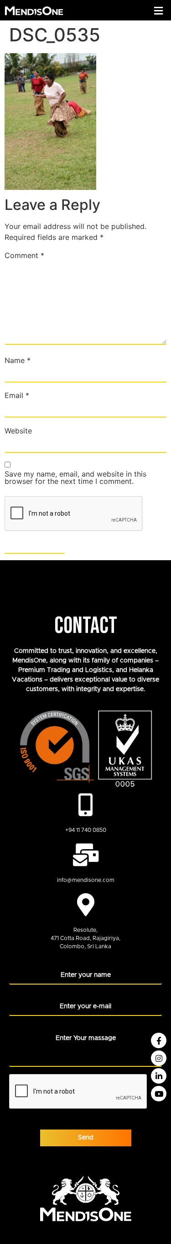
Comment (24, 255)
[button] (158, 10)
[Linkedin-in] (158, 1076)
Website (18, 430)
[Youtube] (158, 1093)
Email (17, 395)
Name (18, 360)
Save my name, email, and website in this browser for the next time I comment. (75, 477)
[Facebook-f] (158, 1040)
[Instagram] (158, 1058)
